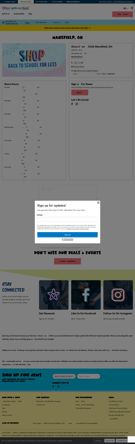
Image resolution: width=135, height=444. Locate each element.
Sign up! (67, 234)
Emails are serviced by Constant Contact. (78, 229)
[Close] (98, 202)
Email (39, 215)
